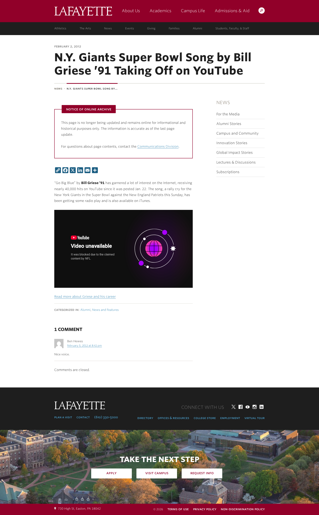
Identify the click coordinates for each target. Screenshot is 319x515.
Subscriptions (227, 172)
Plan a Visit (63, 417)
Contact (83, 417)
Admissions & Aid (232, 10)
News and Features (105, 310)
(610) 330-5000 (106, 417)
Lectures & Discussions (236, 162)
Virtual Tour (254, 418)
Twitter (233, 407)
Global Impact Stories (234, 152)
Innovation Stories (231, 143)
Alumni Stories (228, 124)
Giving (151, 28)
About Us (131, 10)
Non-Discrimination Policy (243, 509)
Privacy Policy (204, 509)
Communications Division (158, 146)
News (108, 28)
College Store (205, 418)
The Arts (85, 28)
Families (174, 28)
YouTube (247, 407)
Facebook (240, 407)
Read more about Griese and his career (85, 296)
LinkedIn (261, 407)
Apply (111, 473)
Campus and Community (237, 133)
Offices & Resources (173, 418)
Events (129, 28)
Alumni (197, 28)
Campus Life (193, 10)
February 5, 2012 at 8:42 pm (84, 345)
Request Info (202, 473)
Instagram (254, 407)
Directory (145, 418)
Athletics (60, 28)
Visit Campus (156, 473)
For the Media (228, 114)
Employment (230, 418)
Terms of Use (178, 509)
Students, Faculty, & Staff (232, 28)
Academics (160, 10)
